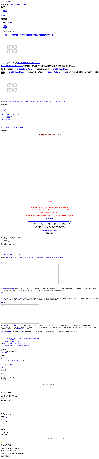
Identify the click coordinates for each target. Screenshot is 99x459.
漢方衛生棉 (20, 331)
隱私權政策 (57, 439)
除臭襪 (4, 288)
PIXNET (38, 439)
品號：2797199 (7, 110)
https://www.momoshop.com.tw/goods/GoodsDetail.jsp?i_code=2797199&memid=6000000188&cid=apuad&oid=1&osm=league (35, 101)
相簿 (4, 25)
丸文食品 (14, 326)
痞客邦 (13, 360)
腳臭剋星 (13, 288)
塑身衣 (2, 292)
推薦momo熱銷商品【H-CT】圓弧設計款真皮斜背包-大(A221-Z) (28, 35)
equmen (10, 298)
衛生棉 (4, 331)
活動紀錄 (12, 364)
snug (2, 262)
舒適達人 (10, 331)
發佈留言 (3, 378)
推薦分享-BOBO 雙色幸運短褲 (11, 341)
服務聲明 (63, 439)
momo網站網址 (49, 218)
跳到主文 (3, 15)
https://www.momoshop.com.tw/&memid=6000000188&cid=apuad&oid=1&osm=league (49, 221)
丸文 (4, 302)
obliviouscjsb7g (4, 352)
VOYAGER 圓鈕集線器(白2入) (11, 340)
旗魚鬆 (60, 326)
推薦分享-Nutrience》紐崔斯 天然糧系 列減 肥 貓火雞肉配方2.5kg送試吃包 (22, 338)
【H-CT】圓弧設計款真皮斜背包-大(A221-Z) (28, 63)
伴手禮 (21, 329)
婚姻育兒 (12, 22)
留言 (17, 360)
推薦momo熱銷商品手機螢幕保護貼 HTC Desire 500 (16, 345)
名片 (4, 28)
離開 (8, 456)
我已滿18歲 (3, 456)
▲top (2, 367)
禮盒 (18, 329)
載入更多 (3, 370)
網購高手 (5, 11)
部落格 (5, 27)
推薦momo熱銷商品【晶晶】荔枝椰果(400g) (14, 343)
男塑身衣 (20, 298)
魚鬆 (2, 302)
